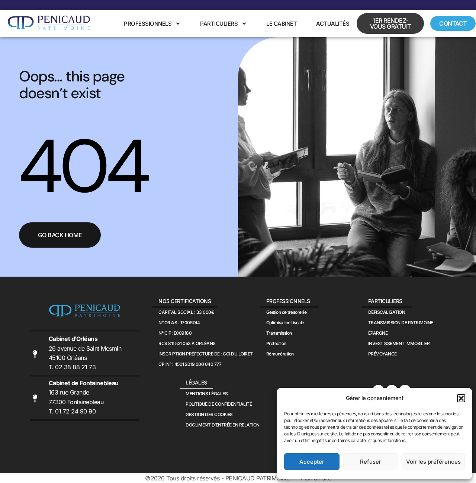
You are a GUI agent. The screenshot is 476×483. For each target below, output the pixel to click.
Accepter (311, 461)
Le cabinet (281, 23)
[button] (461, 398)
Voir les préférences (433, 461)
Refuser (370, 461)
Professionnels (147, 23)
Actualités (332, 23)
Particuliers (219, 23)
